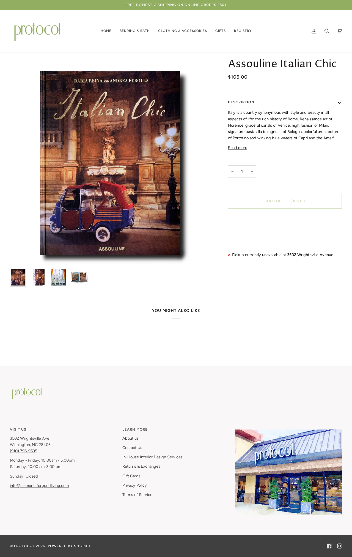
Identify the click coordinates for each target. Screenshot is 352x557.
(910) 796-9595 (23, 450)
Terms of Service (137, 494)
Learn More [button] (135, 429)
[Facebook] (329, 546)
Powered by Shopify (69, 546)
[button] (106, 31)
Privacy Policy (134, 485)
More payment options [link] (248, 234)
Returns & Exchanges (141, 466)
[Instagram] (339, 546)
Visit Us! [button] (19, 429)
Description (241, 102)
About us (130, 438)
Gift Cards (131, 475)
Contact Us (132, 447)
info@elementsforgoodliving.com (39, 485)
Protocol (24, 546)
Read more (237, 147)
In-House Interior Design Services (152, 457)
